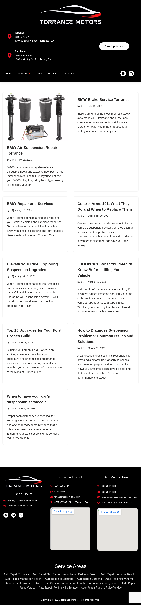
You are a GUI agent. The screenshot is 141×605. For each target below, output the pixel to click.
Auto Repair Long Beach (103, 583)
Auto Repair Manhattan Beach (23, 578)
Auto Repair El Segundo (59, 578)
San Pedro (20, 51)
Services (23, 73)
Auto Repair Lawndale (18, 583)
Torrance (19, 32)
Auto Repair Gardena (89, 578)
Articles (52, 73)
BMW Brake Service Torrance (103, 99)
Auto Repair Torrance (16, 574)
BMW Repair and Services (30, 204)
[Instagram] (131, 73)
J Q (12, 159)
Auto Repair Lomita (74, 583)
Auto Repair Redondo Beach (80, 574)
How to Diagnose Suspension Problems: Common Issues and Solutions (105, 336)
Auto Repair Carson (47, 583)
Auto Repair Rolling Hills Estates (58, 587)
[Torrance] (9, 36)
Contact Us (68, 73)
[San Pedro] (9, 55)
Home (9, 73)
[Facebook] (123, 73)
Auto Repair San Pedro (46, 574)
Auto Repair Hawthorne (119, 578)
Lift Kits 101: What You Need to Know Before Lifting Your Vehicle (104, 270)
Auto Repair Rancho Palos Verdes (101, 587)
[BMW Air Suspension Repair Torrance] (35, 116)
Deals (39, 73)
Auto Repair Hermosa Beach (118, 574)
